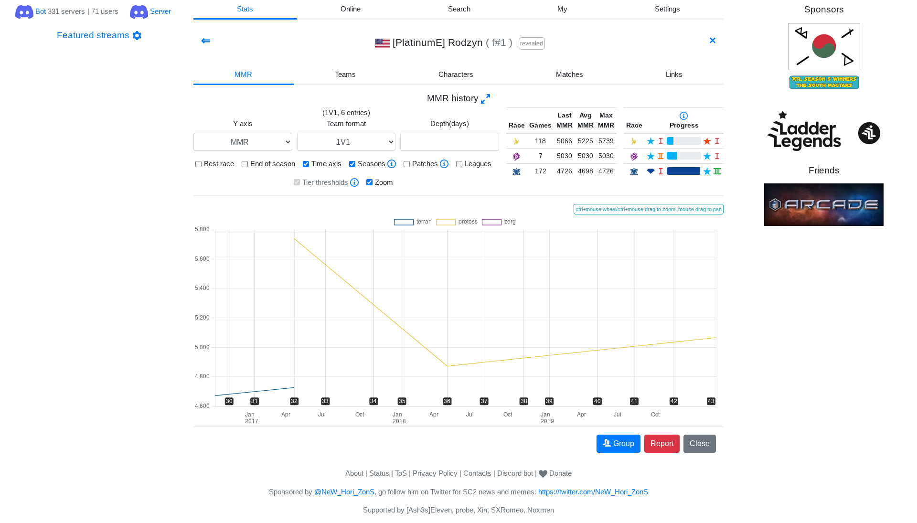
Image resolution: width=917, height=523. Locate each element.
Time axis (326, 164)
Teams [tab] (345, 74)
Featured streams (93, 35)
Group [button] (623, 443)
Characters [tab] (455, 74)
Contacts (477, 473)
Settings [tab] (667, 9)
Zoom (384, 182)
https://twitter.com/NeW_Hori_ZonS (593, 492)
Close (700, 443)
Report (661, 443)
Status (379, 473)
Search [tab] (459, 9)
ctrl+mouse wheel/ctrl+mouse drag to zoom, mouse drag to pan (649, 209)
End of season (272, 164)
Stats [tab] (245, 9)
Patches (425, 164)
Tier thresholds (325, 182)
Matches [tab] (569, 74)
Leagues (478, 164)
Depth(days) (449, 123)
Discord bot (515, 473)
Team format (346, 123)
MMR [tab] (243, 74)
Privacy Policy (435, 473)
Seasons (371, 164)
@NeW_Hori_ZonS (344, 492)
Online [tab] (351, 9)
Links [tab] (674, 74)
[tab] (562, 10)
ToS (401, 473)
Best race (219, 164)
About (354, 473)
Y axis (243, 123)
